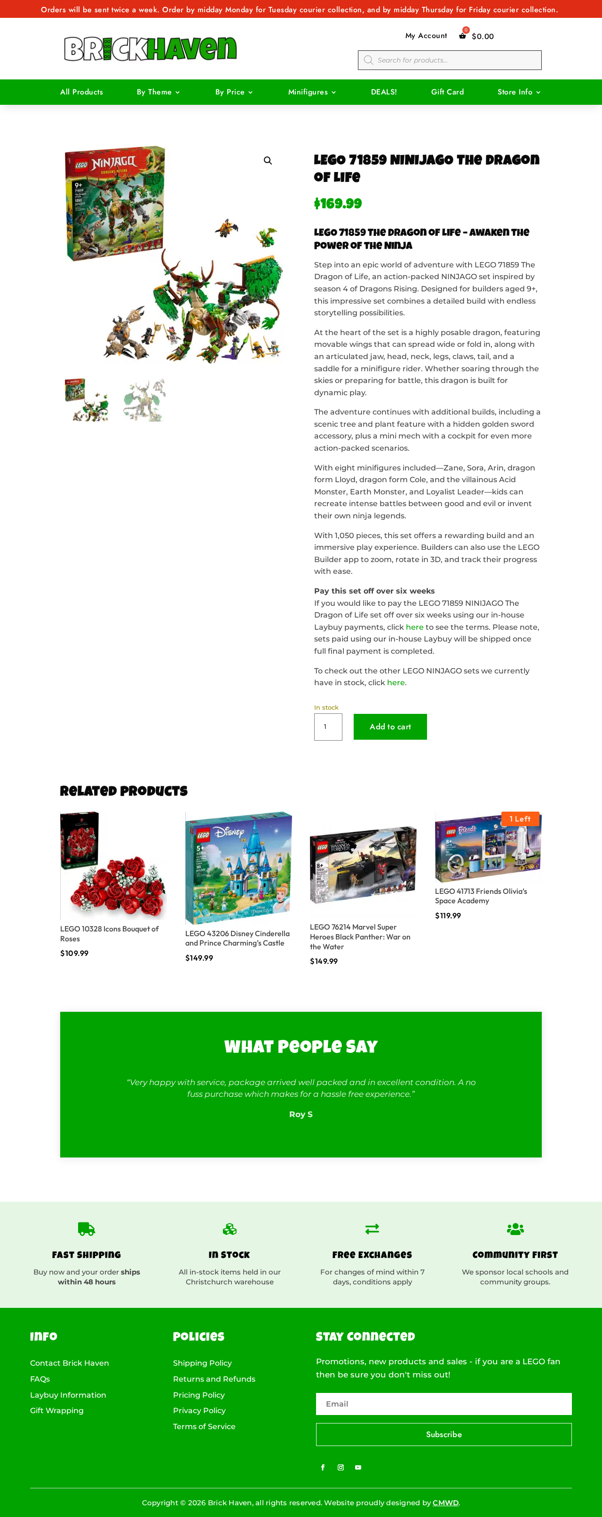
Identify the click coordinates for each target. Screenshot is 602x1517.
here (415, 627)
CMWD (446, 1502)
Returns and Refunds (214, 1379)
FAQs (40, 1379)
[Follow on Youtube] (358, 1468)
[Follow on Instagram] (340, 1468)
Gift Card (447, 93)
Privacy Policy (199, 1411)
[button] (268, 160)
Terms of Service (204, 1427)
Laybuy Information (68, 1395)
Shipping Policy (202, 1363)
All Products (81, 93)
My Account (426, 36)
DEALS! (384, 93)
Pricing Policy (199, 1395)
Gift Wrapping (57, 1411)
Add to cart (390, 726)
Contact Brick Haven (69, 1363)
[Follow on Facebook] (323, 1468)
